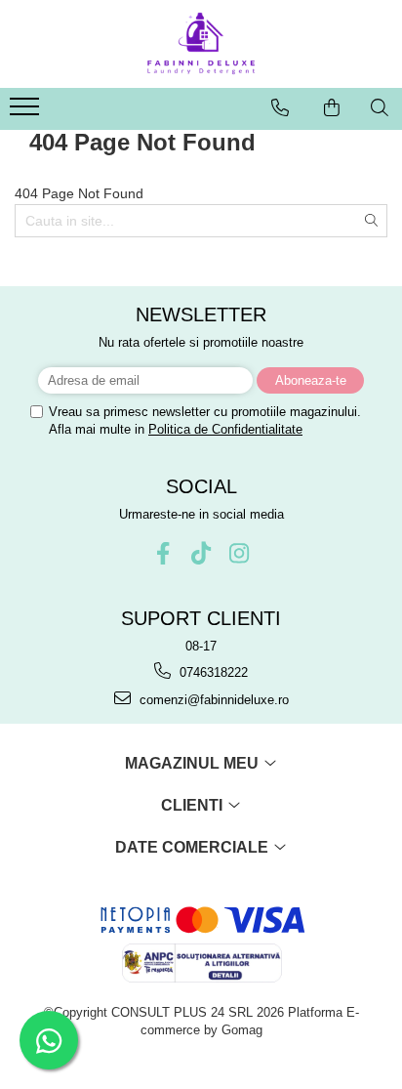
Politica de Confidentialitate (225, 429)
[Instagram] (239, 553)
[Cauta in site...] (379, 107)
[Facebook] (163, 553)
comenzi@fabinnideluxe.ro (212, 699)
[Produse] (27, 112)
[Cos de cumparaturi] (331, 107)
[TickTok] (201, 553)
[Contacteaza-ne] (280, 107)
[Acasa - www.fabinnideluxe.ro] (201, 44)
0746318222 (212, 672)
